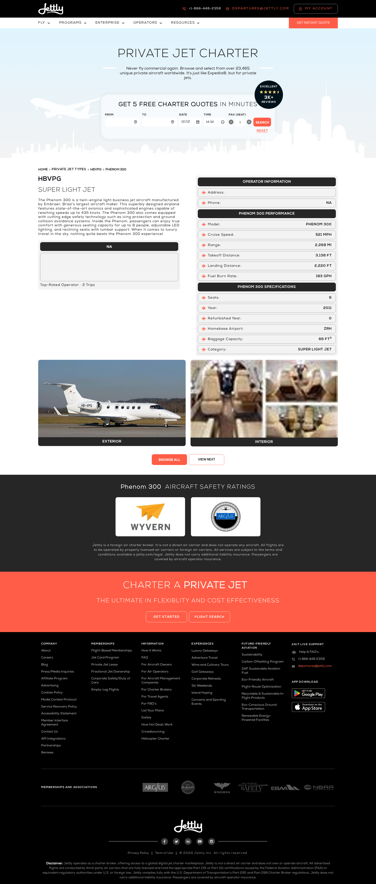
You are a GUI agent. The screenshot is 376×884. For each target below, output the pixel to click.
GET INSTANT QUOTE (313, 23)
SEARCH (262, 122)
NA (109, 247)
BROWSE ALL (169, 460)
